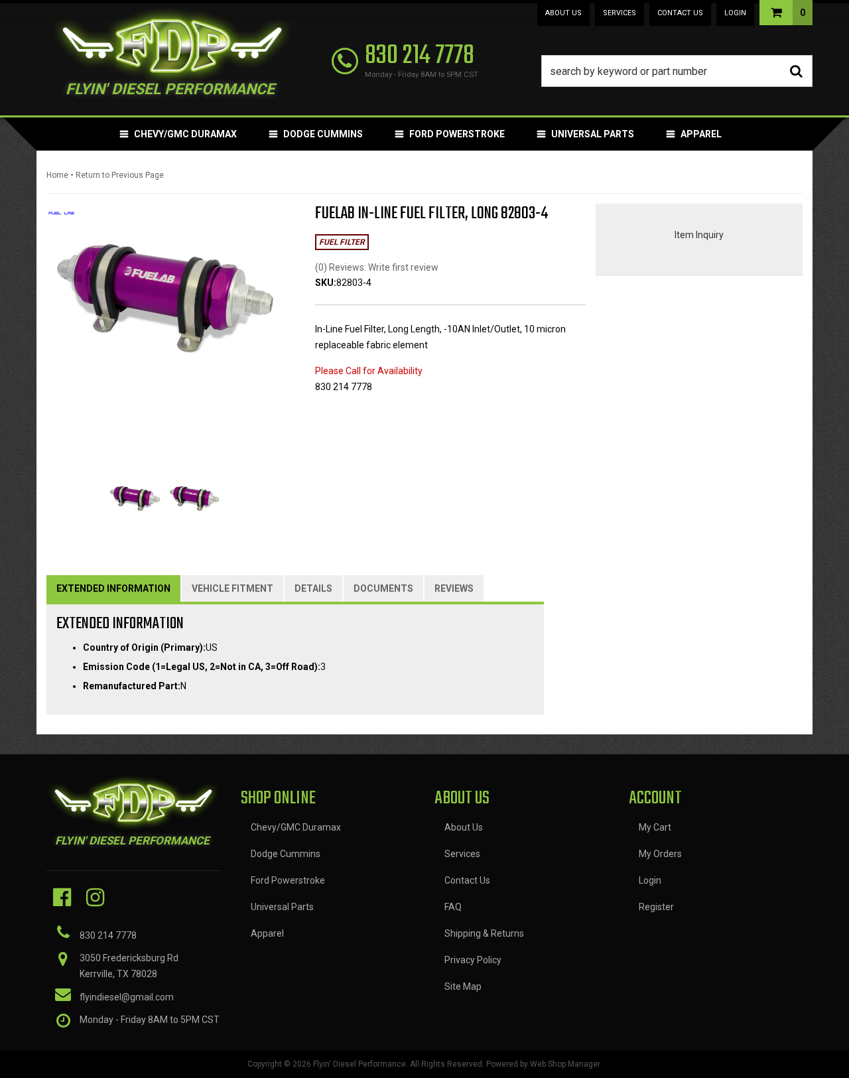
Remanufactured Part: (131, 686)
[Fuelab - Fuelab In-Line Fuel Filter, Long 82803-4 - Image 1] (135, 499)
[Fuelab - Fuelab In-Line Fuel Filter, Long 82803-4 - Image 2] (194, 499)
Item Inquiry (699, 235)
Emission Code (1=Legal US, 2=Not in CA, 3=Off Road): (201, 666)
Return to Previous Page (120, 175)
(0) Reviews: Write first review (376, 267)
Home (57, 175)
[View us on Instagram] (95, 897)
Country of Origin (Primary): (144, 647)
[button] (677, 71)
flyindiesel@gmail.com (127, 997)
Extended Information (113, 588)
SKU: (325, 282)
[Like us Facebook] (62, 897)
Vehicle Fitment (232, 588)
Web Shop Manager (565, 1064)
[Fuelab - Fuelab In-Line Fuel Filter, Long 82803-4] (61, 217)
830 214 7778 (108, 935)
